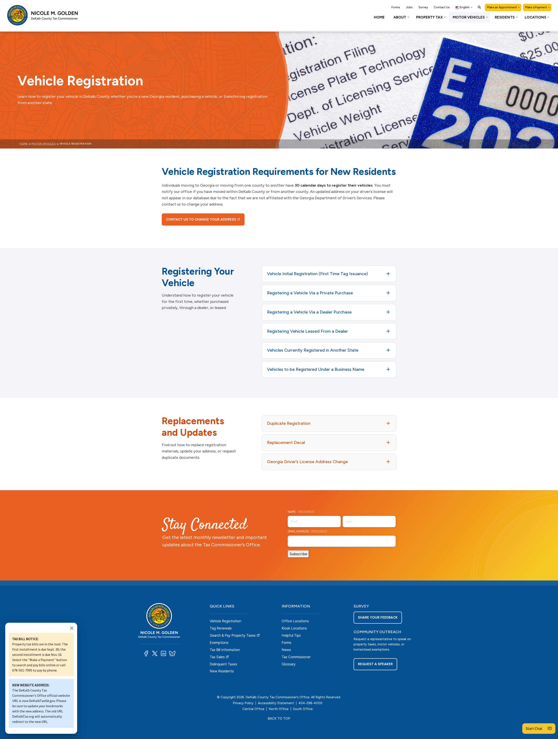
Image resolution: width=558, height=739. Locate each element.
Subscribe (298, 554)
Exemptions (219, 642)
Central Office (253, 709)
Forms (286, 642)
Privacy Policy (243, 703)
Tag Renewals (221, 628)
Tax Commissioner (296, 657)
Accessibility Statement (276, 703)
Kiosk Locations (294, 628)
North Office (279, 709)
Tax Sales (217, 657)
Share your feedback (378, 617)
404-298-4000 (310, 703)
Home (24, 143)
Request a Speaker (375, 664)
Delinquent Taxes (223, 664)
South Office (303, 709)
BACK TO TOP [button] (279, 718)
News (286, 650)
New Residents (222, 671)
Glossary (289, 664)
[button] (479, 7)
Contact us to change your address (201, 219)
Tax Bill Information (225, 650)
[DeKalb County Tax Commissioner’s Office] (46, 15)
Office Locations (295, 621)
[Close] (71, 628)
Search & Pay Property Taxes (233, 635)
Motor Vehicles (44, 143)
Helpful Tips (291, 635)
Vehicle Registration (225, 621)
